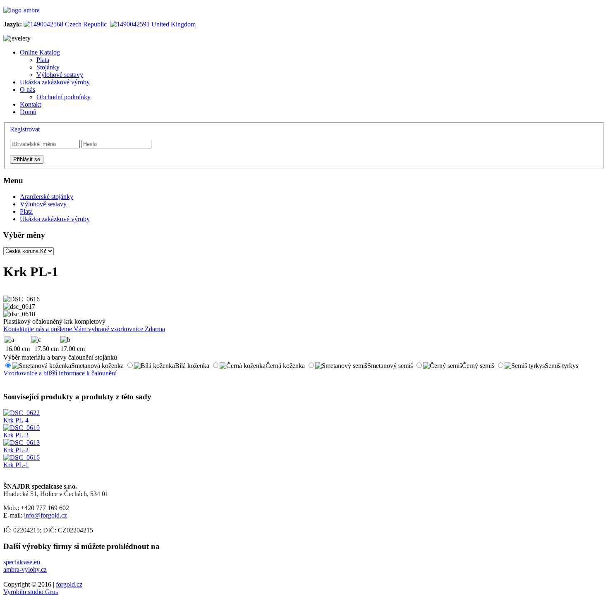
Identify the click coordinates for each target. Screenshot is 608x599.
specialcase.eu (21, 562)
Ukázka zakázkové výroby (55, 218)
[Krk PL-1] (21, 457)
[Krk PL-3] (21, 427)
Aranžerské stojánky (46, 196)
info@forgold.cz (45, 515)
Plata (26, 211)
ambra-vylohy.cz (25, 569)
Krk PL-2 (16, 449)
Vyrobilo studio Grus (30, 591)
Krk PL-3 (16, 435)
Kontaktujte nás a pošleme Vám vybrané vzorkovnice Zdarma (84, 328)
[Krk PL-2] (21, 442)
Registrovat (25, 129)
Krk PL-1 (16, 464)
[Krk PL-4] (21, 412)
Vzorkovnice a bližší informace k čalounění (60, 373)
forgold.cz (69, 584)
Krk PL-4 (16, 420)
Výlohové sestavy (43, 204)
